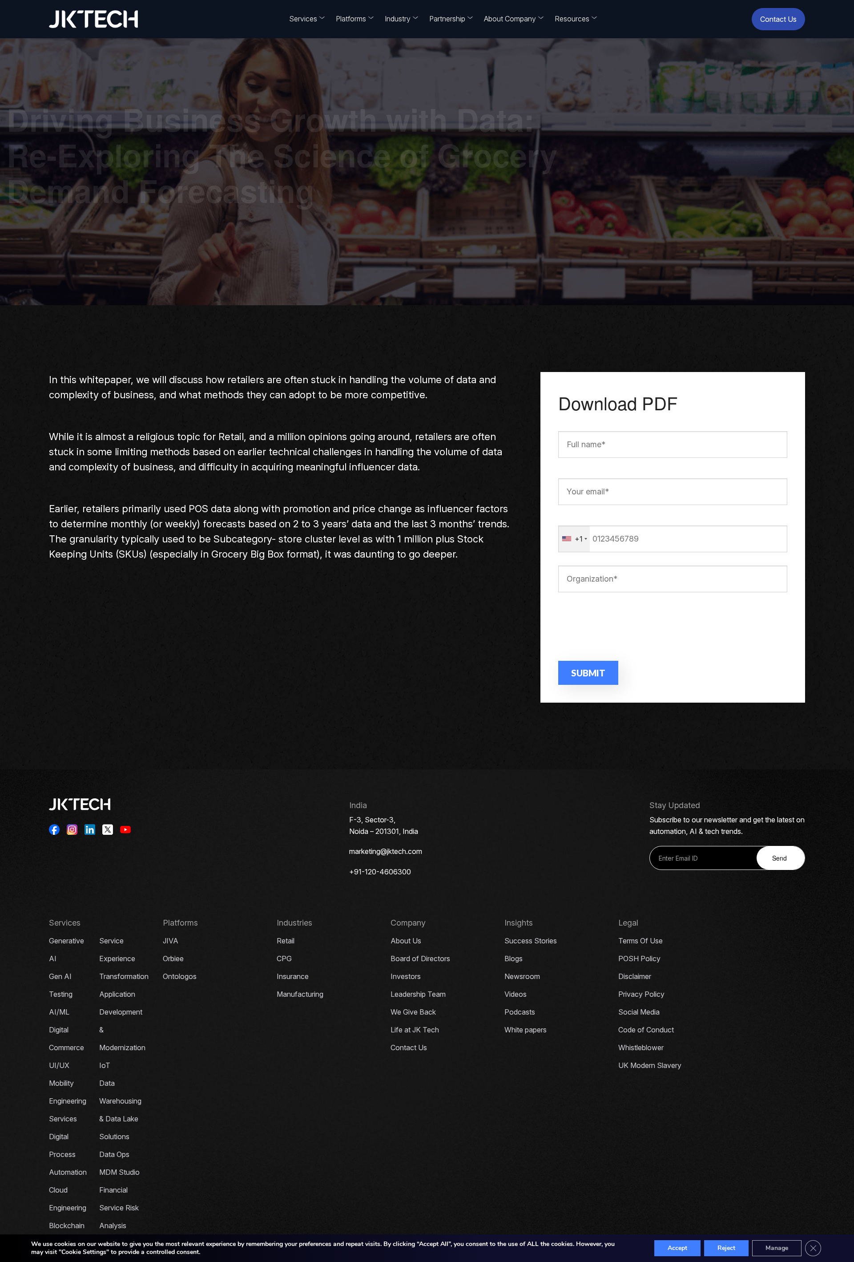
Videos (515, 994)
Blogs (513, 958)
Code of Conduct (646, 1029)
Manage (776, 1248)
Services (303, 18)
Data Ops (114, 1154)
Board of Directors (420, 958)
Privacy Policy (641, 994)
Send (779, 857)
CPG (284, 958)
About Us (406, 940)
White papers (525, 1029)
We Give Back (413, 1011)
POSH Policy (639, 958)
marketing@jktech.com (385, 851)
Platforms (351, 18)
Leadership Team (418, 994)
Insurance (293, 976)
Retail (285, 940)
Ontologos (180, 976)
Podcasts (519, 1011)
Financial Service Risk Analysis (119, 1207)
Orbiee (173, 958)
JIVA (170, 940)
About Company (510, 18)
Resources (572, 18)
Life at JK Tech (415, 1029)
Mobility (61, 1083)
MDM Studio (119, 1172)
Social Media (639, 1011)
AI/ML (59, 1011)
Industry (398, 18)
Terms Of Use (640, 940)
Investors (406, 976)
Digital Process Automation (68, 1154)
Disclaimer (634, 976)
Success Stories (530, 940)
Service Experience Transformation (124, 958)
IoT (104, 1065)
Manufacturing (300, 994)
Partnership (447, 18)
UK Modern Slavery (649, 1065)
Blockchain (67, 1225)
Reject (726, 1248)
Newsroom (522, 976)
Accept (677, 1248)
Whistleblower (641, 1047)
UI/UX (59, 1065)
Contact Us (778, 19)
